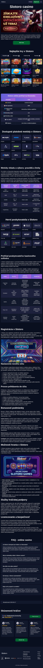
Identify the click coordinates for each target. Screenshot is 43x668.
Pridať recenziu (35, 616)
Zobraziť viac (21, 639)
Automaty (36, 55)
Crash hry (26, 55)
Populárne (5, 55)
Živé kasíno (15, 55)
